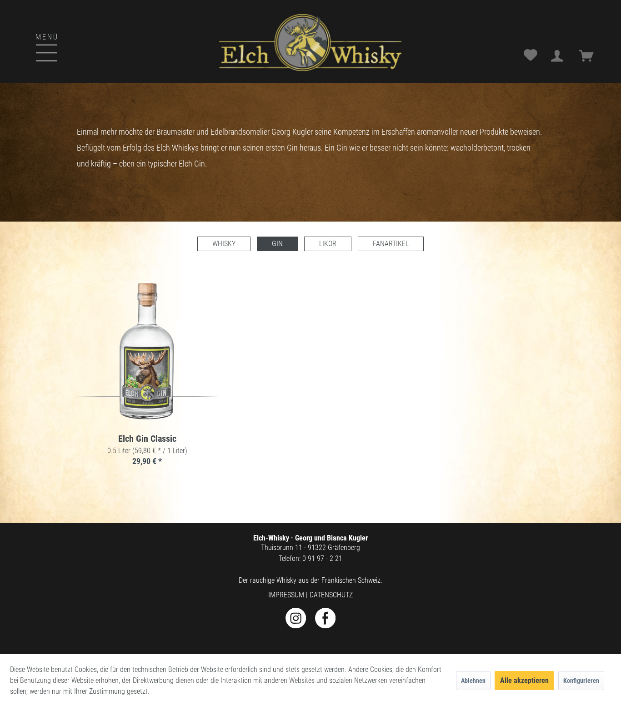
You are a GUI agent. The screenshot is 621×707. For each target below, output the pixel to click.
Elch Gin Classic (147, 439)
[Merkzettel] (531, 56)
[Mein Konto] (559, 56)
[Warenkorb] (589, 56)
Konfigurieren (581, 680)
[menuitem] (22, 38)
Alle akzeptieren (524, 680)
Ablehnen (473, 680)
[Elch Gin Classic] (147, 351)
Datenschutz (331, 595)
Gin (277, 243)
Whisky (223, 243)
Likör (327, 243)
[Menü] (30, 45)
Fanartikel (391, 243)
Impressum (286, 595)
